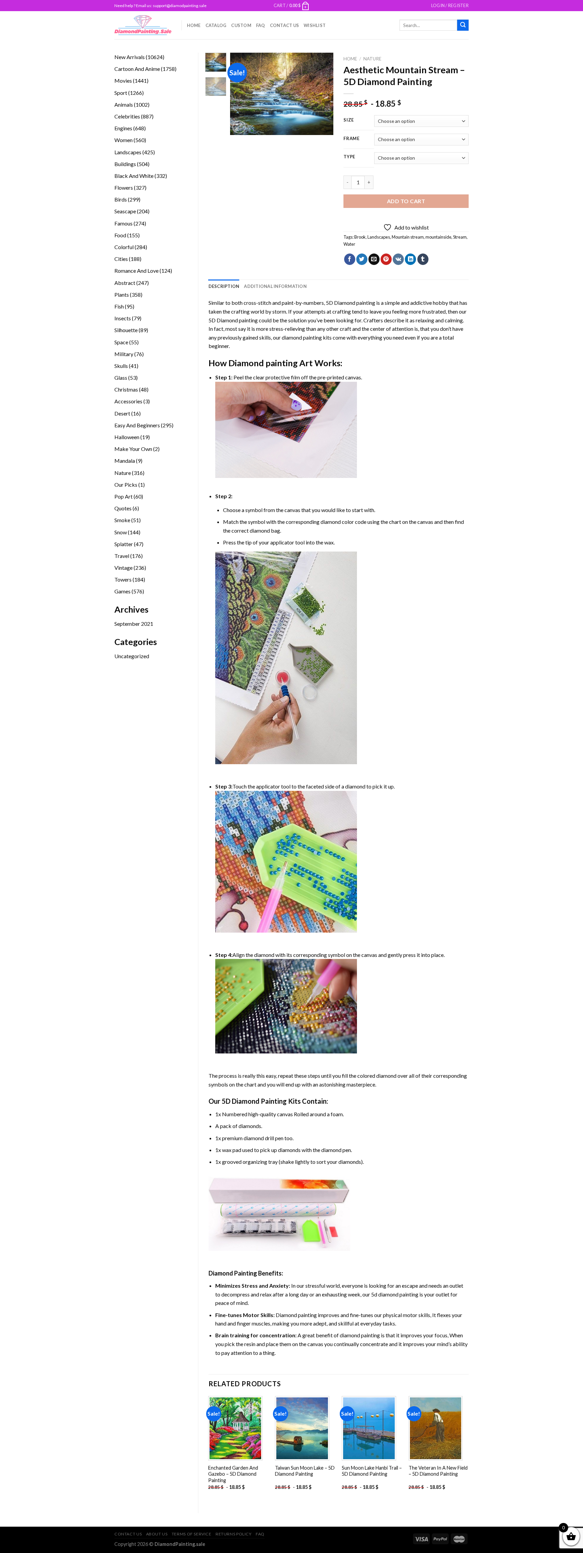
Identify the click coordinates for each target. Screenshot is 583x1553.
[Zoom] (239, 127)
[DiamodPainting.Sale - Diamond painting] (142, 25)
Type (349, 157)
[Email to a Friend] (374, 259)
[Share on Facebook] (349, 259)
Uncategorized (131, 656)
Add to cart (406, 201)
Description (224, 286)
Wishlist (315, 25)
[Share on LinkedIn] (410, 259)
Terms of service (192, 1533)
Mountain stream (408, 237)
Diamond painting (263, 363)
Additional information (275, 286)
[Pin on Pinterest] (386, 259)
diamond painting (302, 337)
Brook (360, 237)
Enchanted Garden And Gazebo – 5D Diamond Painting (233, 1474)
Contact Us (284, 25)
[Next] (323, 94)
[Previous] (241, 94)
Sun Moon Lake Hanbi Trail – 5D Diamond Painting (372, 1471)
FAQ (260, 25)
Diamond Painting (233, 1273)
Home (194, 25)
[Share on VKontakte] (398, 259)
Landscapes (378, 237)
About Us (157, 1533)
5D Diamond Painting (254, 1101)
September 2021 (133, 623)
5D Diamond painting (350, 302)
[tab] (224, 286)
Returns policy (234, 1533)
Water (349, 244)
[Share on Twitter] (361, 259)
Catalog (216, 25)
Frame (351, 138)
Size (348, 120)
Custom (241, 25)
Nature (372, 58)
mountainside (438, 237)
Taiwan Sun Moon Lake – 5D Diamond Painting (305, 1471)
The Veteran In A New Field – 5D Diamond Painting (438, 1471)
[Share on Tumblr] (422, 259)
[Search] (463, 25)
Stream (460, 237)
